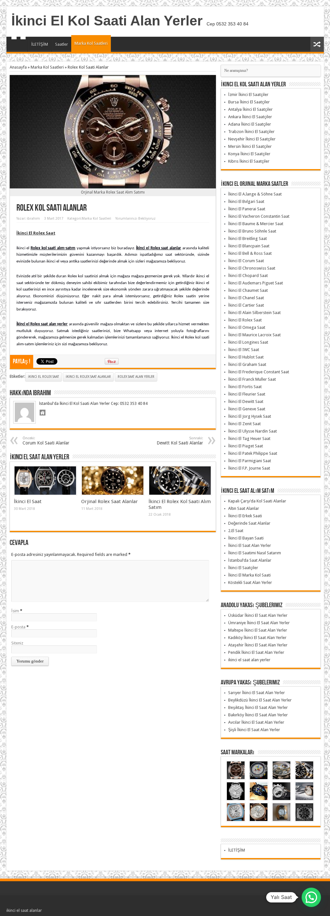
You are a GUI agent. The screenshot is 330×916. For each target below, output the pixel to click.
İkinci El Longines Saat (248, 342)
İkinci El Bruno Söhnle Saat (252, 231)
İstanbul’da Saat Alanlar (249, 560)
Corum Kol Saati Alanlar (46, 440)
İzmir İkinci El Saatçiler (248, 94)
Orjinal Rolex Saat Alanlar (109, 501)
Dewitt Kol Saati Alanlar (180, 440)
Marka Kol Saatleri (91, 43)
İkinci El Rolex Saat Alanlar (88, 376)
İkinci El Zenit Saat (244, 423)
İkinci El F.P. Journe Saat (249, 468)
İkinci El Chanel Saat (246, 297)
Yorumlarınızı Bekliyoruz (135, 218)
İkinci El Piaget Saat (245, 446)
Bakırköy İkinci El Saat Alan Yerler (258, 714)
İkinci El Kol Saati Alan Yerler (107, 20)
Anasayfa (18, 45)
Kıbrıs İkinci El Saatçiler (248, 161)
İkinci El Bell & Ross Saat (250, 253)
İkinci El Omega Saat (246, 327)
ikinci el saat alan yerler (249, 659)
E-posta (18, 627)
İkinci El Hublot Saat (246, 357)
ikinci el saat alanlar (24, 910)
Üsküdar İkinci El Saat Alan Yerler (257, 615)
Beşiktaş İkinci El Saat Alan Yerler (258, 707)
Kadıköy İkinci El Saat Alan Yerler (257, 637)
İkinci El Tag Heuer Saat (249, 438)
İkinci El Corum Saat (246, 260)
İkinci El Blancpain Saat (248, 245)
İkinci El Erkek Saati (245, 515)
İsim (15, 610)
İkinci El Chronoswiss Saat (251, 268)
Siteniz (17, 643)
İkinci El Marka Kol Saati (249, 575)
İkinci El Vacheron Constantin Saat (258, 216)
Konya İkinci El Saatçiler (249, 153)
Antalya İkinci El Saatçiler (250, 109)
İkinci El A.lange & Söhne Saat (255, 194)
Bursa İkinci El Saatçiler (249, 102)
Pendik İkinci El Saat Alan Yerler (256, 652)
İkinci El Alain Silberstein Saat (254, 312)
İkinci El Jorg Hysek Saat (249, 416)
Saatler (61, 44)
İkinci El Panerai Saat (246, 208)
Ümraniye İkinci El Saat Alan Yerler (259, 622)
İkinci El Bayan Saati (246, 538)
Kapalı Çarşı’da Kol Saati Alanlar (257, 501)
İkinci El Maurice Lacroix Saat (254, 334)
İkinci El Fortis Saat (245, 386)
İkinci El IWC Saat (243, 349)
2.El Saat (235, 530)
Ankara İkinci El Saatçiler (250, 116)
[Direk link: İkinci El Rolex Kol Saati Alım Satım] (180, 480)
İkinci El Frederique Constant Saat (258, 371)
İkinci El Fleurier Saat (246, 394)
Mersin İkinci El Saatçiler (250, 146)
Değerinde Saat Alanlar (249, 523)
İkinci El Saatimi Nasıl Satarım (254, 552)
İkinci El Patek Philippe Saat (252, 453)
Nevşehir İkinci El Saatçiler (252, 139)
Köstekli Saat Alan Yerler (250, 582)
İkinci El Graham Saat (247, 364)
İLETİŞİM (39, 44)
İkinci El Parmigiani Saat (249, 460)
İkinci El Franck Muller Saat (252, 379)
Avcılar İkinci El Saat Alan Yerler (256, 722)
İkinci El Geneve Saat (246, 408)
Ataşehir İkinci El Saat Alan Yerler (257, 645)
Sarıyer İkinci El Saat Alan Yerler (256, 692)
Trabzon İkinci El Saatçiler (251, 131)
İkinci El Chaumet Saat (248, 290)
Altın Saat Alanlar (243, 508)
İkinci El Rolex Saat (43, 376)
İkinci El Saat (28, 501)
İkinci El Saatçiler (243, 567)
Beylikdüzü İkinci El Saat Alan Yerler (260, 700)
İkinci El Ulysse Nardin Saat (252, 431)
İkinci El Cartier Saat (246, 305)
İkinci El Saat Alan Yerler (249, 545)
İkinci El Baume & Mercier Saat (255, 223)
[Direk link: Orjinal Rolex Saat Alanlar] (112, 480)
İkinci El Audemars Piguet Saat (255, 283)
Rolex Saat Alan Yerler (136, 376)
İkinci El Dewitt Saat (245, 401)
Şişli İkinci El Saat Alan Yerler (254, 729)
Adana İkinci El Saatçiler (249, 124)
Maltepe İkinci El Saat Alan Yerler (257, 630)
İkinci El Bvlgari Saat (246, 201)
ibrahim (33, 218)
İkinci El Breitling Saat (247, 238)
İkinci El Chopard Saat (248, 275)
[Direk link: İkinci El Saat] (45, 480)
